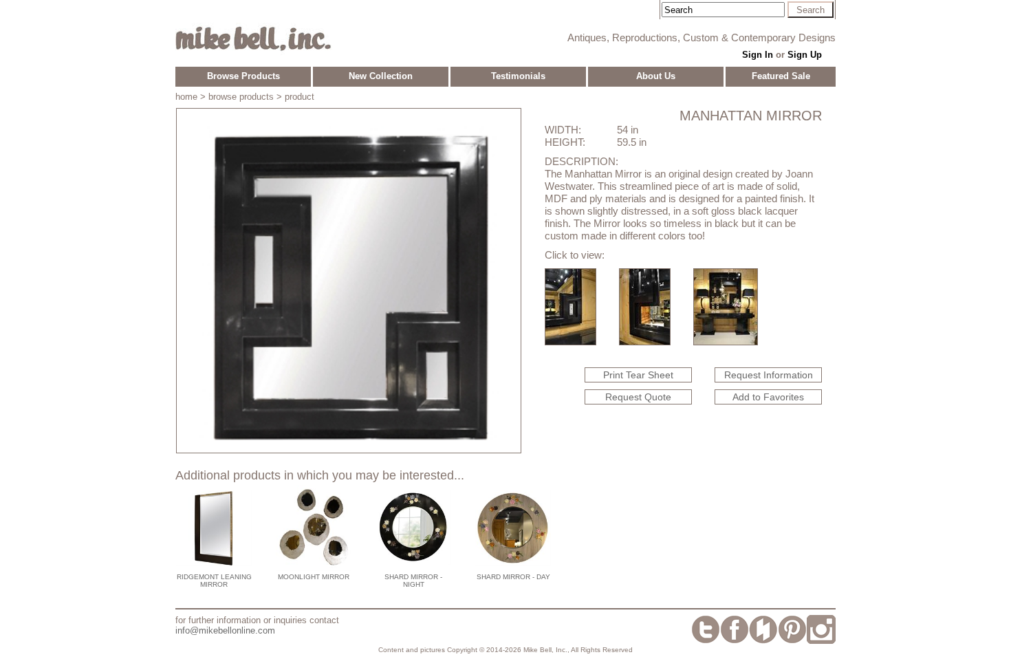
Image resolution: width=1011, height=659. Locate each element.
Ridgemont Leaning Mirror (214, 580)
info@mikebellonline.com (225, 630)
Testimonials (518, 76)
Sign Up (804, 55)
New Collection (381, 76)
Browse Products (243, 76)
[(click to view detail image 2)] (645, 341)
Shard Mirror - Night (413, 580)
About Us (655, 76)
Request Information (768, 374)
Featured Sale (781, 76)
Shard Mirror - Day (513, 577)
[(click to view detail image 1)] (570, 341)
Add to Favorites (768, 396)
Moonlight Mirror (313, 577)
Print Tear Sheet (638, 374)
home (186, 96)
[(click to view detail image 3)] (725, 341)
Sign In (757, 55)
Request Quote (638, 396)
